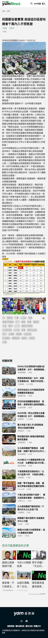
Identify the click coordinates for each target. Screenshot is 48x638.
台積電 (11, 334)
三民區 (23, 318)
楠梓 (10, 326)
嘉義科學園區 (8, 322)
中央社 (5, 28)
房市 (4, 334)
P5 (4, 318)
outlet (16, 326)
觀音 (23, 322)
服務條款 (10, 626)
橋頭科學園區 (27, 326)
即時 (8, 11)
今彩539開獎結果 (24, 564)
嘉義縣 (19, 334)
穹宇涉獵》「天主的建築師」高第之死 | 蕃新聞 (38, 564)
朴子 (17, 322)
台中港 (16, 330)
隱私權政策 (19, 626)
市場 (4, 342)
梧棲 (29, 322)
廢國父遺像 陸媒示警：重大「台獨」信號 (8, 564)
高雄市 (32, 338)
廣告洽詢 (29, 626)
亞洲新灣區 (7, 330)
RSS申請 (37, 3)
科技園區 (6, 338)
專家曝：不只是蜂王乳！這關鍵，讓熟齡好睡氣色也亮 (8, 584)
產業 (23, 330)
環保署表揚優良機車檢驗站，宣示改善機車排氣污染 (38, 584)
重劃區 (36, 322)
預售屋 (9, 318)
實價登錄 (15, 338)
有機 (30, 318)
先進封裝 (27, 334)
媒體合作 (37, 626)
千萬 (16, 318)
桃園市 (24, 338)
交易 (4, 326)
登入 (43, 3)
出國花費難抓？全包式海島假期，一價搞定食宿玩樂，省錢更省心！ (23, 584)
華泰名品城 (32, 330)
